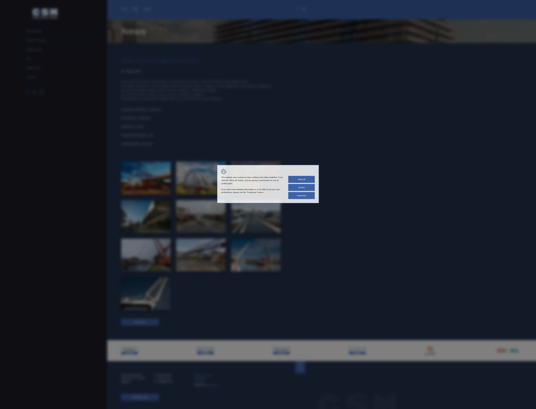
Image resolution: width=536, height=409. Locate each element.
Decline (301, 187)
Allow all (301, 179)
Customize (301, 195)
